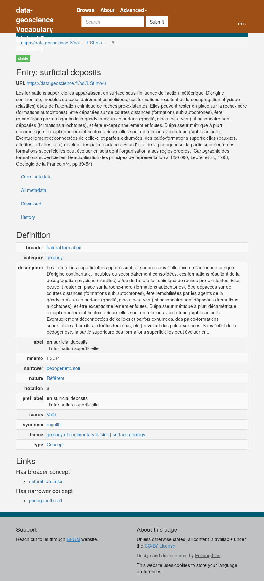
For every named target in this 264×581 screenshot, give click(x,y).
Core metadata (36, 176)
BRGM (73, 539)
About (107, 10)
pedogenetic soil (63, 368)
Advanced (132, 10)
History (28, 217)
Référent (55, 378)
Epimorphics (207, 555)
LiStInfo (94, 42)
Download (31, 203)
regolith (54, 424)
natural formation (64, 247)
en (241, 23)
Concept (55, 444)
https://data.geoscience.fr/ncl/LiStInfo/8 (66, 83)
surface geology (129, 434)
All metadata (33, 190)
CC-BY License (160, 545)
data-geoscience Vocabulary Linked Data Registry (35, 10)
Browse (86, 10)
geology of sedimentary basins (78, 434)
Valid (51, 414)
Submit (157, 21)
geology (55, 257)
